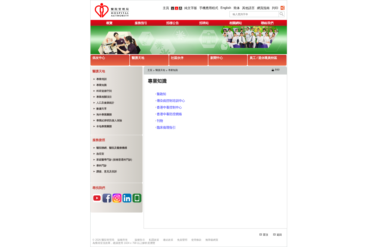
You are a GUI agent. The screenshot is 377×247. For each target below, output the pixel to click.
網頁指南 (263, 8)
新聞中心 (216, 57)
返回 (279, 234)
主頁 (166, 8)
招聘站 (204, 23)
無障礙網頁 (211, 239)
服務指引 (141, 23)
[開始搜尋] (282, 14)
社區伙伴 (177, 57)
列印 (275, 8)
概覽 (109, 23)
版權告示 (140, 239)
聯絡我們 (267, 23)
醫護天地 (138, 57)
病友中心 (98, 57)
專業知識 (173, 70)
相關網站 (235, 23)
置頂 (265, 234)
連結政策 (168, 239)
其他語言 (248, 8)
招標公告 (172, 23)
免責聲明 (182, 239)
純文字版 (190, 8)
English (226, 7)
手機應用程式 (208, 8)
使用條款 (196, 239)
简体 (236, 8)
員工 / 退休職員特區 (263, 57)
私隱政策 (154, 239)
